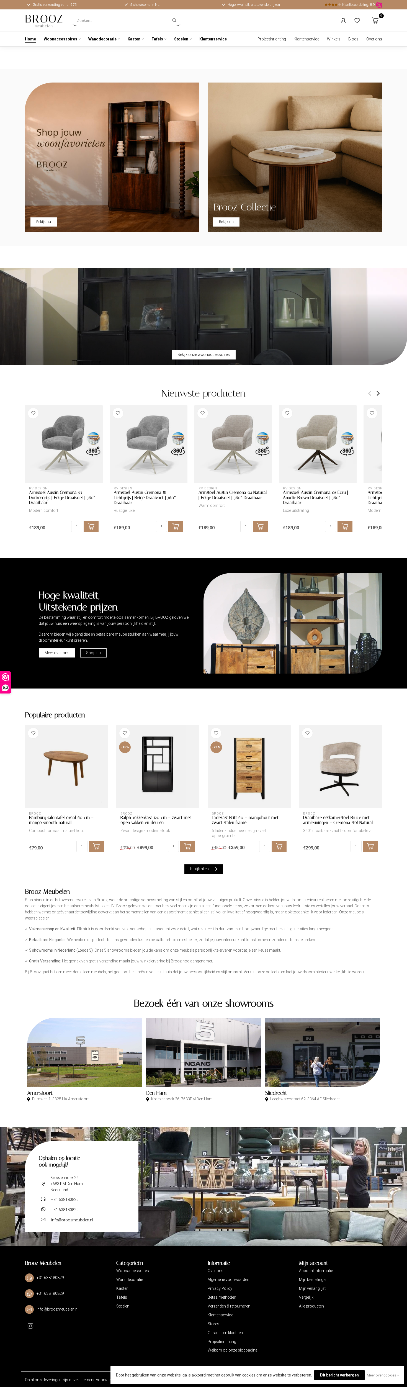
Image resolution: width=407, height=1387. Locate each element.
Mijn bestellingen (313, 1279)
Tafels (157, 39)
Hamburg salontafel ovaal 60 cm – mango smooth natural (61, 820)
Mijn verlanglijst (312, 1288)
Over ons (374, 39)
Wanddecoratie (102, 39)
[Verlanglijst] (357, 20)
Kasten (134, 39)
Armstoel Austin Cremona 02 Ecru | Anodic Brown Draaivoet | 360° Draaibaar (315, 497)
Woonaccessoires (60, 39)
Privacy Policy (220, 1288)
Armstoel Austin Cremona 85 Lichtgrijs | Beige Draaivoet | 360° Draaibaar (145, 497)
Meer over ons (57, 653)
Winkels (334, 39)
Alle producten (311, 1306)
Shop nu (93, 653)
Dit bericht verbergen (339, 1375)
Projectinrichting (271, 39)
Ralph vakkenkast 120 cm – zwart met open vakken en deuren (155, 820)
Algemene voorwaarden (228, 1279)
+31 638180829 (65, 1199)
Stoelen (181, 39)
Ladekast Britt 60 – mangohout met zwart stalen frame (245, 820)
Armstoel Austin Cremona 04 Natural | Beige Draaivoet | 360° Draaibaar (233, 495)
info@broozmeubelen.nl (72, 1220)
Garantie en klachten (225, 1333)
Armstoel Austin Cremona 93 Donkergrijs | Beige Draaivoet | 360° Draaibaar (62, 497)
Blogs (353, 39)
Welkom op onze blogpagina (232, 1350)
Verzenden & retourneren (229, 1306)
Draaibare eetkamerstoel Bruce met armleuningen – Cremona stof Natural (338, 820)
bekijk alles (199, 869)
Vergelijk (306, 1297)
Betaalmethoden (222, 1297)
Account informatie (316, 1270)
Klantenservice (213, 39)
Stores (213, 1324)
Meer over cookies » (383, 1375)
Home (30, 39)
